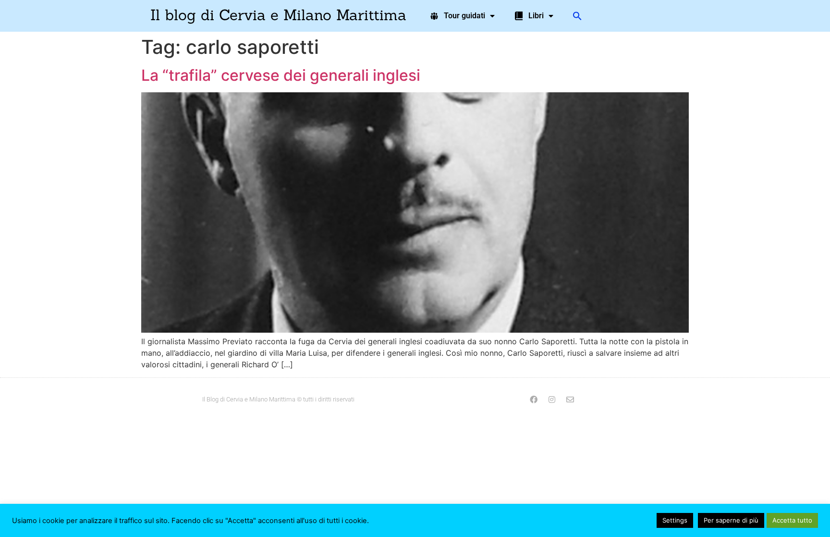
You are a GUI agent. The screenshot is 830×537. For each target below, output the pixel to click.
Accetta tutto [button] (792, 520)
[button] (577, 16)
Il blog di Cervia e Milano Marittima (278, 14)
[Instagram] (552, 399)
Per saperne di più (731, 520)
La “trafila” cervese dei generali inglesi (280, 75)
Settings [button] (674, 520)
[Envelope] (570, 399)
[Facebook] (533, 399)
